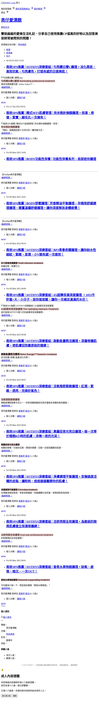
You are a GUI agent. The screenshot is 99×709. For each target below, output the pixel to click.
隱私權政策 (64, 665)
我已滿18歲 (6, 696)
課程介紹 (21, 98)
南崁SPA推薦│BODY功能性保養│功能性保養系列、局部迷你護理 (51, 159)
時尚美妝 (22, 44)
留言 (27, 92)
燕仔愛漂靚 (11, 20)
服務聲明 (74, 665)
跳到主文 (5, 27)
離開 (14, 696)
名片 (8, 56)
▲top (3, 102)
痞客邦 (22, 92)
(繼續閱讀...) (6, 87)
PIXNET (30, 665)
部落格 (9, 53)
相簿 (8, 50)
